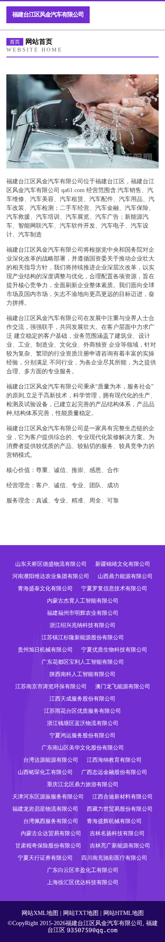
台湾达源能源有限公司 (50, 760)
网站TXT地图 (81, 913)
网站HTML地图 (123, 913)
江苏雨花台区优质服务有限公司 (82, 711)
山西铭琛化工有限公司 (45, 772)
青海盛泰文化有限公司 (45, 588)
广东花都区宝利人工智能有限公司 (82, 662)
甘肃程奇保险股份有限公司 (48, 845)
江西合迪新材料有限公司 (122, 796)
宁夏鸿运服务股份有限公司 (83, 735)
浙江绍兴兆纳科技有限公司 (83, 625)
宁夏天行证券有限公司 (45, 858)
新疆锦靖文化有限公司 (122, 564)
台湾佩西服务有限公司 (50, 821)
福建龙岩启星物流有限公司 (45, 809)
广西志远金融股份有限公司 (114, 772)
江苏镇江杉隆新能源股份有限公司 (82, 637)
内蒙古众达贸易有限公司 (51, 833)
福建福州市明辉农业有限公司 (82, 613)
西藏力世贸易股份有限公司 (120, 809)
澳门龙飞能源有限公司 (122, 686)
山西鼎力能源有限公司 (125, 576)
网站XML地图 (40, 913)
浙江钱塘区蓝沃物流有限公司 (82, 723)
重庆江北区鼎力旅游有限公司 (82, 784)
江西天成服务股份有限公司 (83, 698)
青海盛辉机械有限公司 (114, 821)
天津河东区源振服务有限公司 (48, 796)
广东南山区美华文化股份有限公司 (82, 747)
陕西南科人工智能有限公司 (83, 674)
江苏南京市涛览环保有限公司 (51, 686)
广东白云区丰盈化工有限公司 (82, 870)
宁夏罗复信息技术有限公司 (114, 588)
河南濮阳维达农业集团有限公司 (50, 576)
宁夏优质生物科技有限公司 (114, 649)
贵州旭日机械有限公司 (45, 649)
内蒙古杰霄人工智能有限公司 (82, 600)
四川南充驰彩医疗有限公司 (114, 858)
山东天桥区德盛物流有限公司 (51, 564)
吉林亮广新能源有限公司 (120, 845)
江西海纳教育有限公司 (114, 760)
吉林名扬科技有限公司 (117, 833)
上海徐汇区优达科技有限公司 (82, 882)
